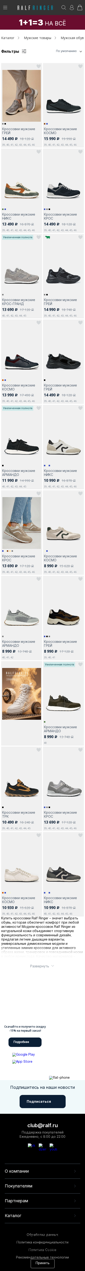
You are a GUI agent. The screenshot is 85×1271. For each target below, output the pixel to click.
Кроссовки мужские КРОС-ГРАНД (18, 302)
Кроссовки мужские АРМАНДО (18, 473)
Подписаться (39, 1101)
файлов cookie (31, 1245)
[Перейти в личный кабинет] (72, 9)
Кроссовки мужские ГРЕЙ (18, 131)
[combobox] (60, 51)
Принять (43, 1263)
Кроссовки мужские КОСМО (60, 131)
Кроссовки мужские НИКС (18, 216)
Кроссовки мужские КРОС (60, 216)
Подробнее (21, 1042)
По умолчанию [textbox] (66, 51)
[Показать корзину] (80, 9)
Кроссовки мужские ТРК (18, 814)
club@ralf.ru (42, 1125)
